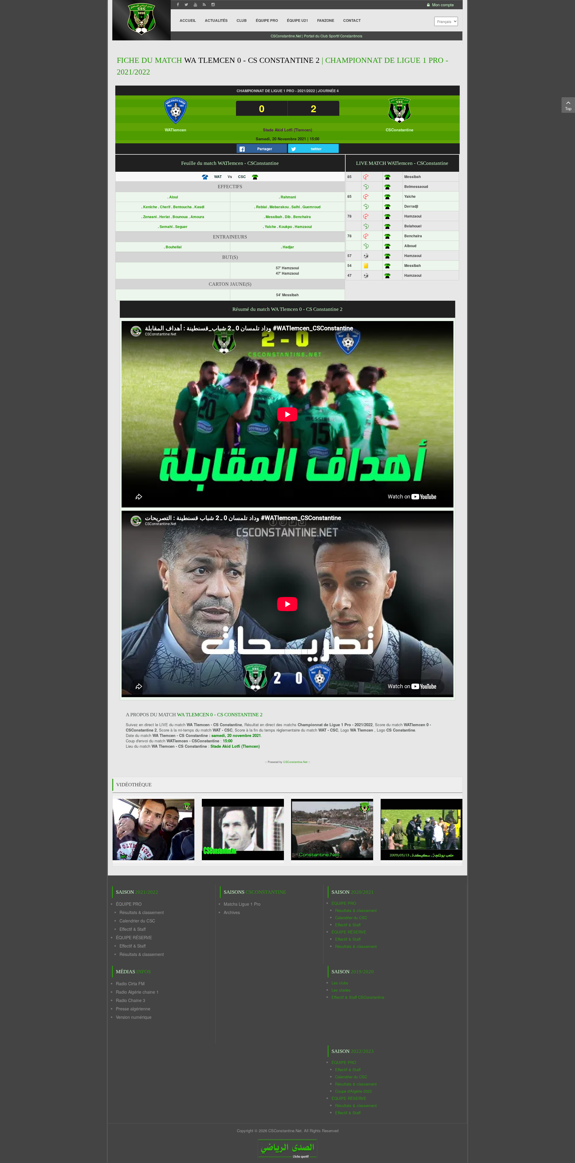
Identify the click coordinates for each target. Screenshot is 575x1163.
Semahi (166, 226)
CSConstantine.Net (295, 762)
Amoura (197, 216)
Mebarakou (279, 206)
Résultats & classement (141, 912)
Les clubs (340, 983)
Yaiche (270, 226)
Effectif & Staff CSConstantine (358, 997)
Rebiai (261, 206)
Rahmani (288, 197)
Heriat (165, 216)
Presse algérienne (133, 1009)
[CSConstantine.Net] (141, 18)
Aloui (173, 197)
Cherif (165, 206)
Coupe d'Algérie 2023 (353, 1091)
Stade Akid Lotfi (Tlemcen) (287, 130)
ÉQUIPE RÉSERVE (134, 937)
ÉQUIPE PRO (129, 904)
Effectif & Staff (132, 929)
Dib (287, 216)
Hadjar (288, 247)
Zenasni (150, 216)
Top (568, 108)
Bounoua (180, 216)
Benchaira (302, 216)
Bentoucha (183, 206)
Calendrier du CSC (137, 921)
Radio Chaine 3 (130, 1000)
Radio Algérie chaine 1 (137, 992)
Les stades (341, 990)
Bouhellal (173, 247)
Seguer (181, 226)
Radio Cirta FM (130, 983)
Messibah (274, 216)
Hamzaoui (303, 226)
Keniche (150, 206)
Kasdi (199, 206)
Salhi (295, 206)
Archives (232, 912)
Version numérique (134, 1017)
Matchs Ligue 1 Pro (242, 904)
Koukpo (285, 226)
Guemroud (311, 206)
